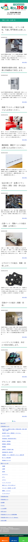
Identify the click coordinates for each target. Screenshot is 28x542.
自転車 (3, 471)
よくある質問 (3, 508)
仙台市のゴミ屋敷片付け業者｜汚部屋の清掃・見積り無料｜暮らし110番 (14, 430)
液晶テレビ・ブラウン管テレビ (8, 485)
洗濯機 (3, 466)
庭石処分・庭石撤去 (6, 441)
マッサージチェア (6, 493)
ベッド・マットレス (6, 482)
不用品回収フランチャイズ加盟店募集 (9, 514)
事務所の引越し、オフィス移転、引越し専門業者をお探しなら (14, 29)
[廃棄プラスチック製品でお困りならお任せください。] (14, 129)
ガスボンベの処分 (6, 435)
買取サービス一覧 (4, 463)
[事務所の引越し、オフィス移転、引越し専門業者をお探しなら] (14, 51)
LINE (23, 540)
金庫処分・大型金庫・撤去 (8, 449)
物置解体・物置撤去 (6, 444)
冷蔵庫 (3, 468)
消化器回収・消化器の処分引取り (9, 438)
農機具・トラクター (6, 490)
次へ (15, 421)
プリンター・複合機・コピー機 (8, 488)
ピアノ (3, 477)
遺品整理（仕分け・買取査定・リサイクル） (11, 433)
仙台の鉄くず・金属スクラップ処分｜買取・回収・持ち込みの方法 (14, 185)
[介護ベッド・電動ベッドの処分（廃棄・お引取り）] (14, 245)
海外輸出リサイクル (6, 460)
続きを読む (24, 62)
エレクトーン (5, 474)
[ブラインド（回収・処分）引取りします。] (14, 403)
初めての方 (3, 423)
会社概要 (2, 502)
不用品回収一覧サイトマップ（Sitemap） (9, 517)
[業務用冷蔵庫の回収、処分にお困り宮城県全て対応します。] (14, 89)
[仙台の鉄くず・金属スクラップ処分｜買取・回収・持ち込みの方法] (14, 207)
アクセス (2, 505)
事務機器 (4, 446)
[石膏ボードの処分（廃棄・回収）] (14, 324)
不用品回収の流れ (4, 496)
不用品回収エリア (4, 499)
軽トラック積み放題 (6, 457)
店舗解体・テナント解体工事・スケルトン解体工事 (13, 454)
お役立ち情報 (3, 520)
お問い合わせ (3, 511)
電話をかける (5, 540)
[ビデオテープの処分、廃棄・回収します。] (14, 284)
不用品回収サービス (5, 426)
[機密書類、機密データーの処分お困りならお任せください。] (14, 166)
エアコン (4, 479)
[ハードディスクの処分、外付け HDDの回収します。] (14, 364)
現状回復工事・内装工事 (7, 452)
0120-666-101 (15, 13)
